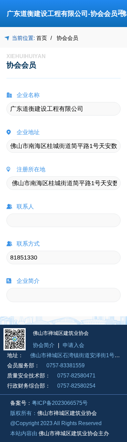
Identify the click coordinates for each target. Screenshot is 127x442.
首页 (41, 38)
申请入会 (73, 345)
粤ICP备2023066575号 (60, 403)
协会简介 (44, 345)
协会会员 (67, 38)
